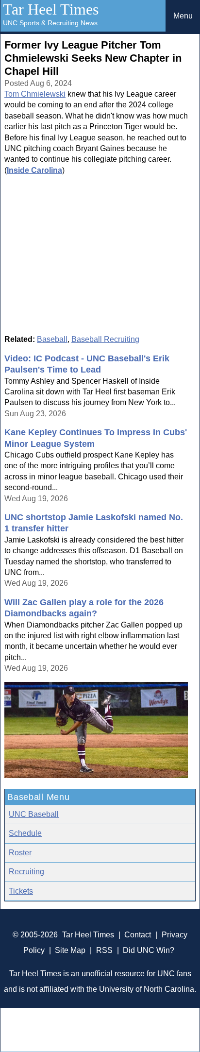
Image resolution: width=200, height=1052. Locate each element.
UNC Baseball (34, 814)
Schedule (25, 833)
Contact (137, 935)
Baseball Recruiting (105, 339)
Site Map (70, 950)
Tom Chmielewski (35, 94)
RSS (104, 950)
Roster (20, 852)
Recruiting (26, 871)
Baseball (52, 339)
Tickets (21, 891)
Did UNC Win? (148, 950)
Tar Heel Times (51, 9)
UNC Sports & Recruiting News (50, 23)
